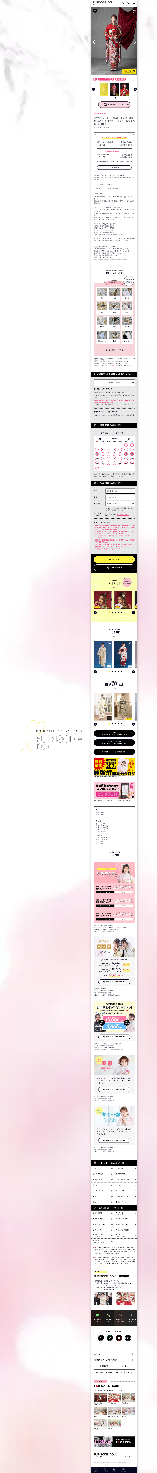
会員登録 (109, 1373)
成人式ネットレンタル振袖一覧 (108, 1249)
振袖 (95, 79)
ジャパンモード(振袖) (125, 1249)
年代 (95, 490)
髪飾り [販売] (97, 1213)
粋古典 (95, 1185)
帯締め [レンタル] (99, 1224)
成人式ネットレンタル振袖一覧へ (114, 752)
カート (129, 1373)
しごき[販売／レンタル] (121, 1235)
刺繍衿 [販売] (97, 1219)
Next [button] (128, 439)
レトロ (95, 1196)
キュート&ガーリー (122, 1191)
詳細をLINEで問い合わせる (116, 982)
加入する (112, 514)
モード (118, 1185)
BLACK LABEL (121, 1174)
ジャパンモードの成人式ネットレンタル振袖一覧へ (114, 742)
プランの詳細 (114, 167)
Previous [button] (100, 439)
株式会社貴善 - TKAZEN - (113, 1391)
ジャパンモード (104, 79)
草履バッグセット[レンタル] (99, 1235)
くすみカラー (97, 1179)
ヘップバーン (97, 1168)
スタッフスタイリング (123, 1196)
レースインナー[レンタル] (121, 1213)
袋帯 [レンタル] (98, 1230)
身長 (95, 497)
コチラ (118, 549)
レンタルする (114, 559)
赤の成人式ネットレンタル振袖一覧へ (114, 733)
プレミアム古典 (98, 1174)
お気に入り (99, 1373)
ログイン (119, 1373)
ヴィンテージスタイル (123, 1179)
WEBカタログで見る (116, 104)
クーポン (124, 1366)
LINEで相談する (116, 567)
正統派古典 (119, 1168)
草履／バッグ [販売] (122, 1230)
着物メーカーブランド (123, 1202)
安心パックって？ (123, 514)
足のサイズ (98, 504)
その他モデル (120, 79)
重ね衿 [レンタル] (122, 1219)
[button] (134, 41)
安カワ (95, 1202)
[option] (114, 454)
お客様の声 (104, 1366)
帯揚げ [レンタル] (122, 1224)
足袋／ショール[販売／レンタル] (98, 1241)
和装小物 (114, 365)
